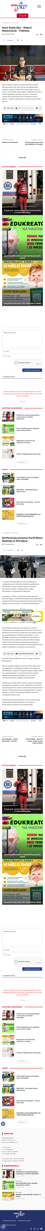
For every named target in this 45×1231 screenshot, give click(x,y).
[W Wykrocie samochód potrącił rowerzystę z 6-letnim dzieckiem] (22, 192)
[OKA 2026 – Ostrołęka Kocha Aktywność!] (8, 490)
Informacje (15, 23)
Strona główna (6, 23)
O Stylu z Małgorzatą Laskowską (28, 454)
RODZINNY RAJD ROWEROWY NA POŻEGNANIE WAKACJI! (28, 515)
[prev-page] (3, 310)
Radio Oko (22, 158)
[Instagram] (34, 1228)
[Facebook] (31, 1228)
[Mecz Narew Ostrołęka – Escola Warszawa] (8, 503)
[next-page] (6, 310)
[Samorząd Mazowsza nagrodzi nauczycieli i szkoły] (22, 238)
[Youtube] (41, 1228)
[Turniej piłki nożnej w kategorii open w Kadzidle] (8, 478)
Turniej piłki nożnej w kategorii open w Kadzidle (27, 478)
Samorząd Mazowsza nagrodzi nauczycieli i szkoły (22, 257)
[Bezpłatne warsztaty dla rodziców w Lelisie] (22, 283)
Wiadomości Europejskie (10, 142)
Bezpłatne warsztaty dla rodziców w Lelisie (22, 303)
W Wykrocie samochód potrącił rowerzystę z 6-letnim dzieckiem (22, 211)
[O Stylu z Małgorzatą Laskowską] (8, 454)
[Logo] (19, 7)
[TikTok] (38, 1228)
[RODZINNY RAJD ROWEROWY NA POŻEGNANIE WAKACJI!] (8, 515)
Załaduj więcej (22, 462)
